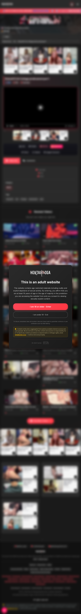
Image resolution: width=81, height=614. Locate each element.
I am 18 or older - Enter (40, 307)
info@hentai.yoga (20, 335)
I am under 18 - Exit (40, 315)
